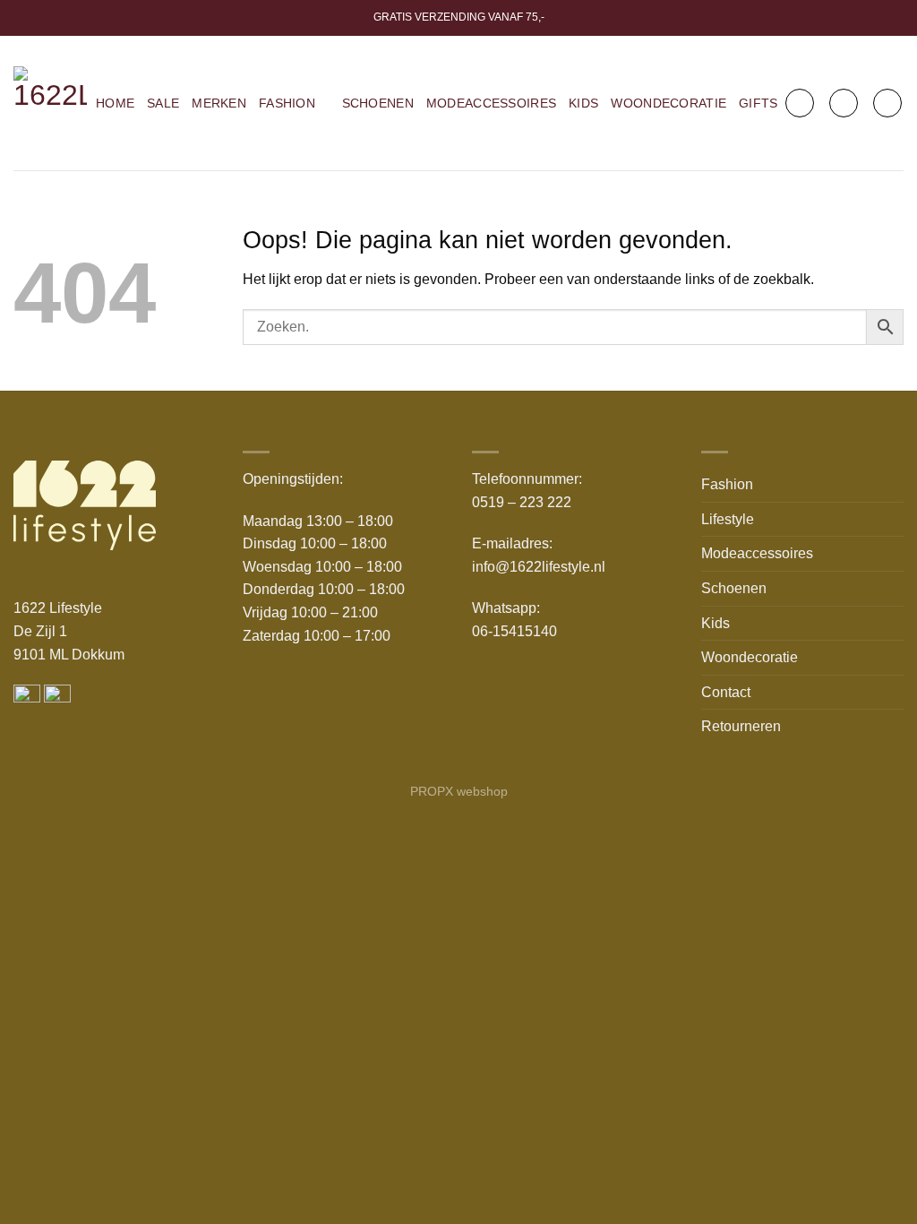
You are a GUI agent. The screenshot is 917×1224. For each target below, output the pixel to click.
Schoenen (378, 103)
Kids (583, 103)
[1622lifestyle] (50, 103)
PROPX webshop (459, 791)
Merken (219, 103)
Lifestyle (727, 519)
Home (115, 103)
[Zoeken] (799, 103)
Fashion (287, 103)
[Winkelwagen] (887, 103)
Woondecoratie (668, 103)
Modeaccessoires (491, 103)
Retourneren (741, 726)
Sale (163, 103)
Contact (725, 692)
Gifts (758, 103)
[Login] (843, 103)
